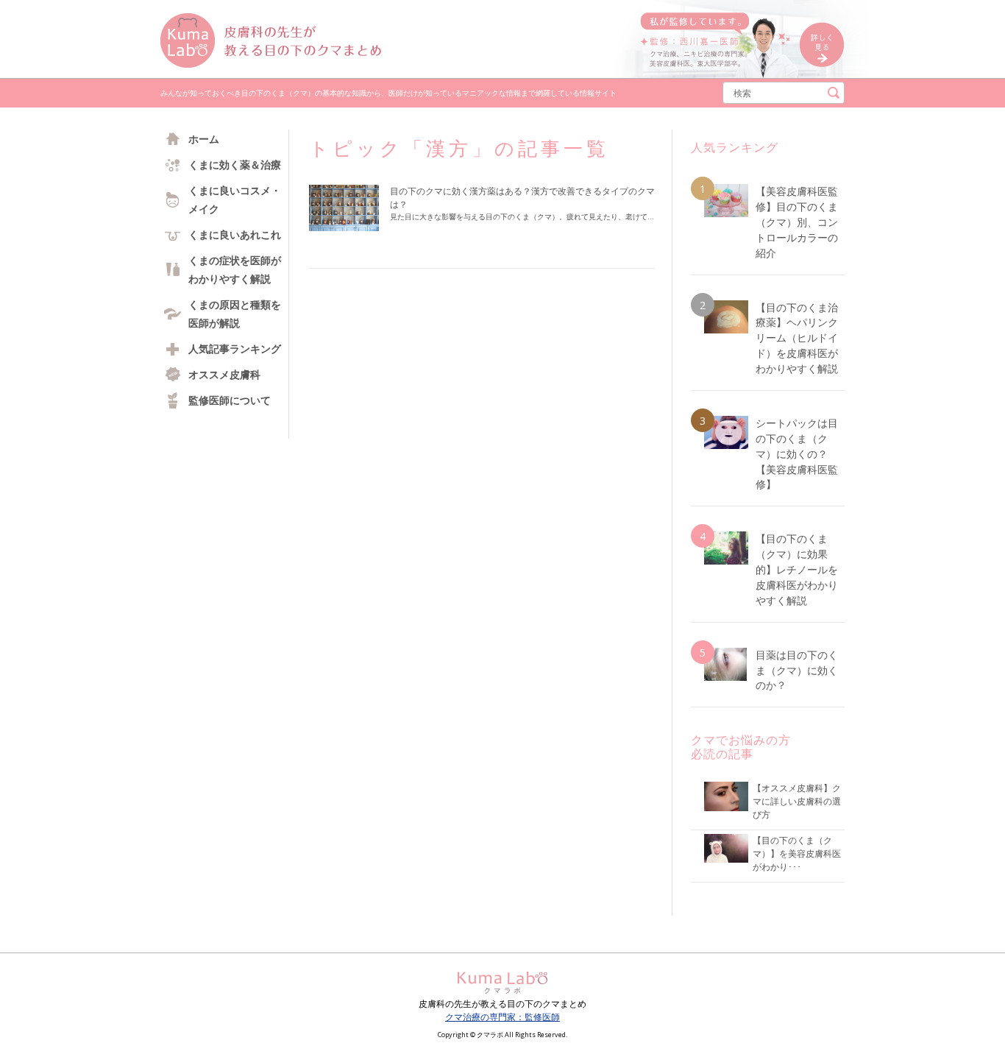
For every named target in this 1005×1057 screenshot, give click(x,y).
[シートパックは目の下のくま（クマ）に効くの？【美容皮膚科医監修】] (726, 432)
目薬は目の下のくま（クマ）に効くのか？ (797, 670)
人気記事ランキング (234, 349)
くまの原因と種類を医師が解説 (234, 313)
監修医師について (229, 400)
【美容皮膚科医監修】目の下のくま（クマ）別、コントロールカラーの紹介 (797, 222)
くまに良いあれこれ (234, 234)
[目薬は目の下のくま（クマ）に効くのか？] (726, 664)
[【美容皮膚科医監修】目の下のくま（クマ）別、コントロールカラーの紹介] (726, 200)
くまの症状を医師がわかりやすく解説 (234, 269)
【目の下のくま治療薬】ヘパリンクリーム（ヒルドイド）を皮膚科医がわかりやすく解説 (797, 338)
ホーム (203, 139)
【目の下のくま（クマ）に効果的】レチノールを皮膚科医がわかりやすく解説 (797, 569)
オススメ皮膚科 (224, 374)
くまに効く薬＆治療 (234, 165)
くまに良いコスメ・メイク (234, 199)
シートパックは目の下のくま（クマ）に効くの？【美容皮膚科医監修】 (797, 454)
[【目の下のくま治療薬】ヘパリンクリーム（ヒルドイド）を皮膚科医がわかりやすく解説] (726, 316)
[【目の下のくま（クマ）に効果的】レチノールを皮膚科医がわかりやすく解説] (726, 548)
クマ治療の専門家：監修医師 (502, 1017)
